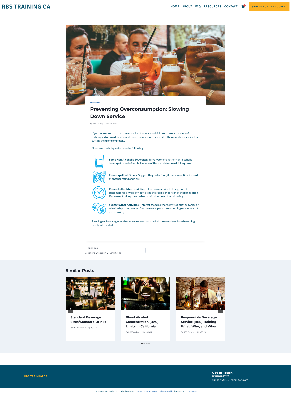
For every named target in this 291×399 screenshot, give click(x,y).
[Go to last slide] (70, 309)
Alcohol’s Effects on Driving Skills (103, 250)
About (187, 6)
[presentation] (90, 293)
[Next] (220, 309)
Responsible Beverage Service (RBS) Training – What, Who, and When (200, 321)
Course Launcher (191, 391)
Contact (231, 6)
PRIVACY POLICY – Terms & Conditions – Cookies (155, 391)
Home (175, 6)
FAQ (198, 6)
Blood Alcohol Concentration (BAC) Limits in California (142, 321)
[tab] (142, 343)
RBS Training (98, 123)
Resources (212, 6)
